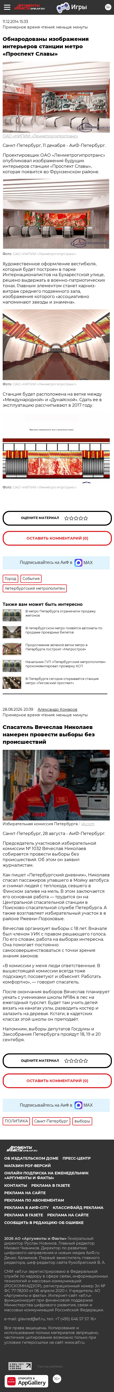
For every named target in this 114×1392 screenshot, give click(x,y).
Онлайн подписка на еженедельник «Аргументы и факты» (46, 1175)
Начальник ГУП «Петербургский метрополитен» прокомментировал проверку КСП (65, 664)
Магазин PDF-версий (27, 1165)
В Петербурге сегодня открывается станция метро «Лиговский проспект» (62, 681)
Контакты (15, 1185)
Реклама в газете (50, 1185)
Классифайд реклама (78, 1207)
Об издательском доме (31, 1158)
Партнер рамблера (50, 1366)
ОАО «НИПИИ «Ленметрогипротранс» (40, 136)
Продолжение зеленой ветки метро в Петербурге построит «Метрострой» (56, 647)
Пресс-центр (77, 1158)
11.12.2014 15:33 (15, 21)
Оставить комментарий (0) (57, 538)
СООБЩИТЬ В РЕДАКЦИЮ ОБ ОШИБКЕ (44, 1222)
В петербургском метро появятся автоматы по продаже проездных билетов (63, 630)
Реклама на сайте (25, 1193)
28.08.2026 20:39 (18, 709)
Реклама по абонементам (34, 1200)
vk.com (88, 824)
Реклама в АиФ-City (26, 1207)
